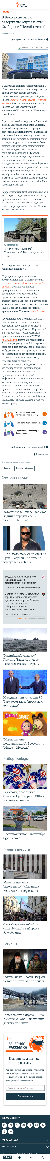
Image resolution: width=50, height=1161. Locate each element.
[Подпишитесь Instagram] (36, 1125)
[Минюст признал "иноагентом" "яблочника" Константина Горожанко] (25, 866)
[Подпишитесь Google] (4, 1125)
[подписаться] (10, 1131)
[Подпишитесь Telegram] (30, 1125)
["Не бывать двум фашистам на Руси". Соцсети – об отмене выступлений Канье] (25, 538)
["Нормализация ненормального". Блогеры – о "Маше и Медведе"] (25, 724)
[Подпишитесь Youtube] (23, 1125)
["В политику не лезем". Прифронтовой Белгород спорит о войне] (25, 230)
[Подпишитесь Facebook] (10, 1125)
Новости (7, 12)
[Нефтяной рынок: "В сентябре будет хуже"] (25, 818)
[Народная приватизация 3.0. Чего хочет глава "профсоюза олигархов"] (25, 682)
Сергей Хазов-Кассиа (23, 100)
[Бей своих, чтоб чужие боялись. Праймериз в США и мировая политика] (25, 776)
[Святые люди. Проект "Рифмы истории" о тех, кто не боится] (25, 961)
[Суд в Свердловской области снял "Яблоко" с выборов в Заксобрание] (25, 908)
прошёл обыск (39, 311)
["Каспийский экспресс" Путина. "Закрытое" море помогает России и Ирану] (25, 640)
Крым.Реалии (9, 340)
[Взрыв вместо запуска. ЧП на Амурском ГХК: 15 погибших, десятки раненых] (25, 999)
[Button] (18, 40)
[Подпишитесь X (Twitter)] (17, 1125)
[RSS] (43, 1125)
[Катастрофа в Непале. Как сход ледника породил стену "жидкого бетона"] (25, 496)
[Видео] (31, 1157)
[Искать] (42, 1157)
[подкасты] (19, 1157)
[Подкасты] (4, 1131)
